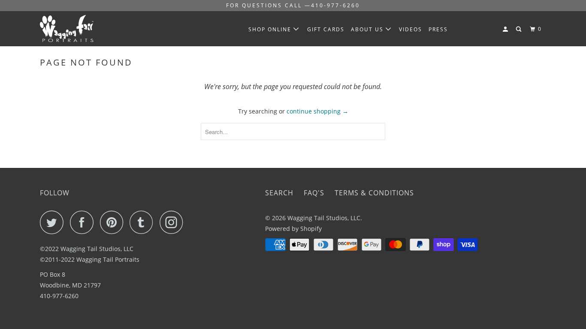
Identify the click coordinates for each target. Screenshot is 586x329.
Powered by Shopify (293, 228)
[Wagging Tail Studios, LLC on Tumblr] (144, 222)
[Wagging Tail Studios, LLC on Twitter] (54, 222)
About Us (368, 29)
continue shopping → (317, 111)
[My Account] (506, 29)
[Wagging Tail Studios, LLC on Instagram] (174, 222)
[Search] (519, 29)
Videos (410, 29)
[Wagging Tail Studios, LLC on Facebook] (84, 222)
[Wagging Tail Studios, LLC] (84, 28)
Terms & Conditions (374, 192)
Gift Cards (325, 29)
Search (279, 192)
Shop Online (270, 29)
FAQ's (314, 192)
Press (438, 29)
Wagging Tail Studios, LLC (323, 218)
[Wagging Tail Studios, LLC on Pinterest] (114, 222)
